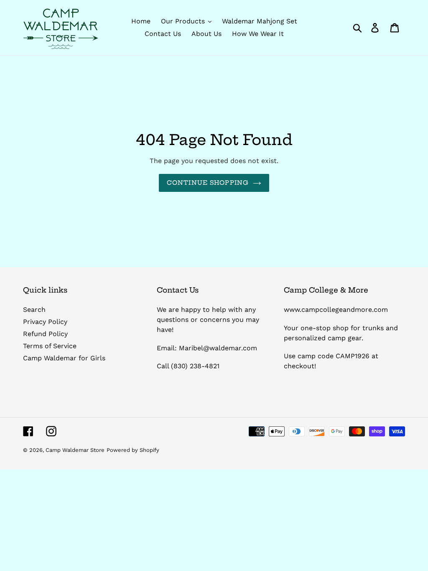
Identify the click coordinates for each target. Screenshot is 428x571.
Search (34, 310)
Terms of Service (49, 346)
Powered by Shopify (133, 450)
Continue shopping (208, 182)
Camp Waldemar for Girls (64, 358)
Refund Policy (45, 334)
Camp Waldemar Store (75, 450)
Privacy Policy (45, 322)
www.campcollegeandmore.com (336, 310)
